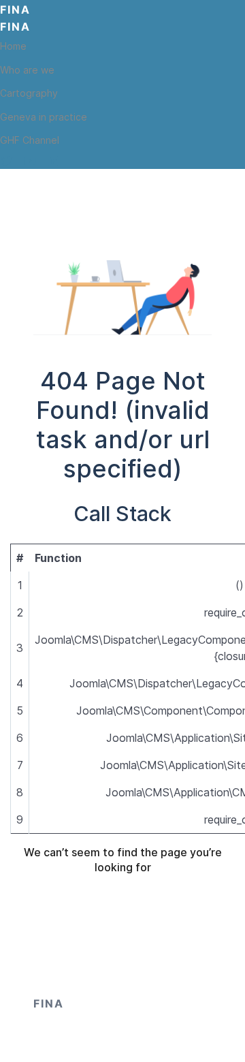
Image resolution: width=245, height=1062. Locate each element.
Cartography (29, 93)
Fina (15, 9)
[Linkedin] (53, 161)
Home (13, 46)
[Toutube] (30, 161)
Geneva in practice (43, 117)
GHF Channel (29, 140)
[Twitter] (7, 161)
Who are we (27, 70)
